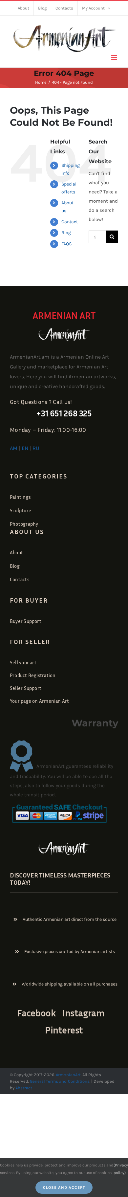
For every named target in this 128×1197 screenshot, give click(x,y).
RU (35, 448)
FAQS (66, 244)
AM (13, 448)
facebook (36, 1013)
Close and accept (64, 1187)
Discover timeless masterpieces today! (60, 878)
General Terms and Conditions (60, 1081)
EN (25, 448)
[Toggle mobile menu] (114, 57)
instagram (83, 1013)
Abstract (23, 1087)
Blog (66, 232)
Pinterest (64, 1030)
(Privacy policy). (121, 1169)
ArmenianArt (68, 1074)
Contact (69, 222)
